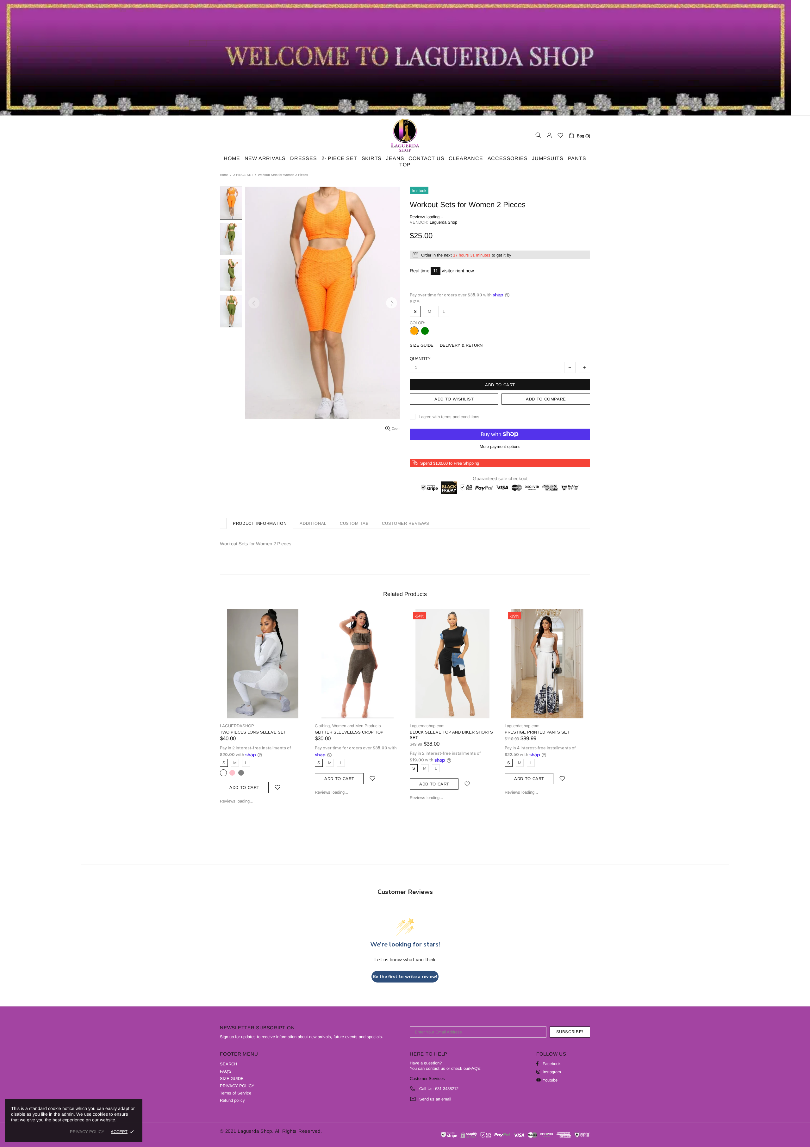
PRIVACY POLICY (237, 1085)
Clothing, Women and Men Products (348, 725)
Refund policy (232, 1100)
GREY (241, 773)
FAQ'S (226, 1071)
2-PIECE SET (243, 175)
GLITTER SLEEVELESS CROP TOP (349, 732)
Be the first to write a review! (405, 977)
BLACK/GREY (223, 773)
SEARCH (228, 1064)
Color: (417, 322)
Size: (415, 301)
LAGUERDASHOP (237, 725)
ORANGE (414, 331)
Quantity (420, 358)
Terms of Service (235, 1093)
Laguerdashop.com (405, 135)
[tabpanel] (452, 709)
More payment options (500, 446)
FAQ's (474, 1068)
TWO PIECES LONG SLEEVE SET (253, 732)
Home (224, 175)
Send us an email (435, 1099)
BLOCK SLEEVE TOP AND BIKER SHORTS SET (451, 735)
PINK (232, 773)
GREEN (425, 331)
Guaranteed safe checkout (500, 478)
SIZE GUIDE (232, 1078)
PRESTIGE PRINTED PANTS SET (537, 732)
